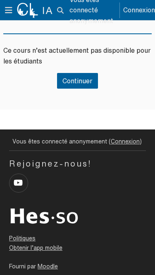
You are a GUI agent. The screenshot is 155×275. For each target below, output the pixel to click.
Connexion (139, 10)
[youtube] (18, 183)
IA (47, 10)
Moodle (48, 266)
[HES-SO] (44, 215)
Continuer (77, 81)
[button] (60, 10)
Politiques (22, 238)
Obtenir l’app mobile (35, 248)
